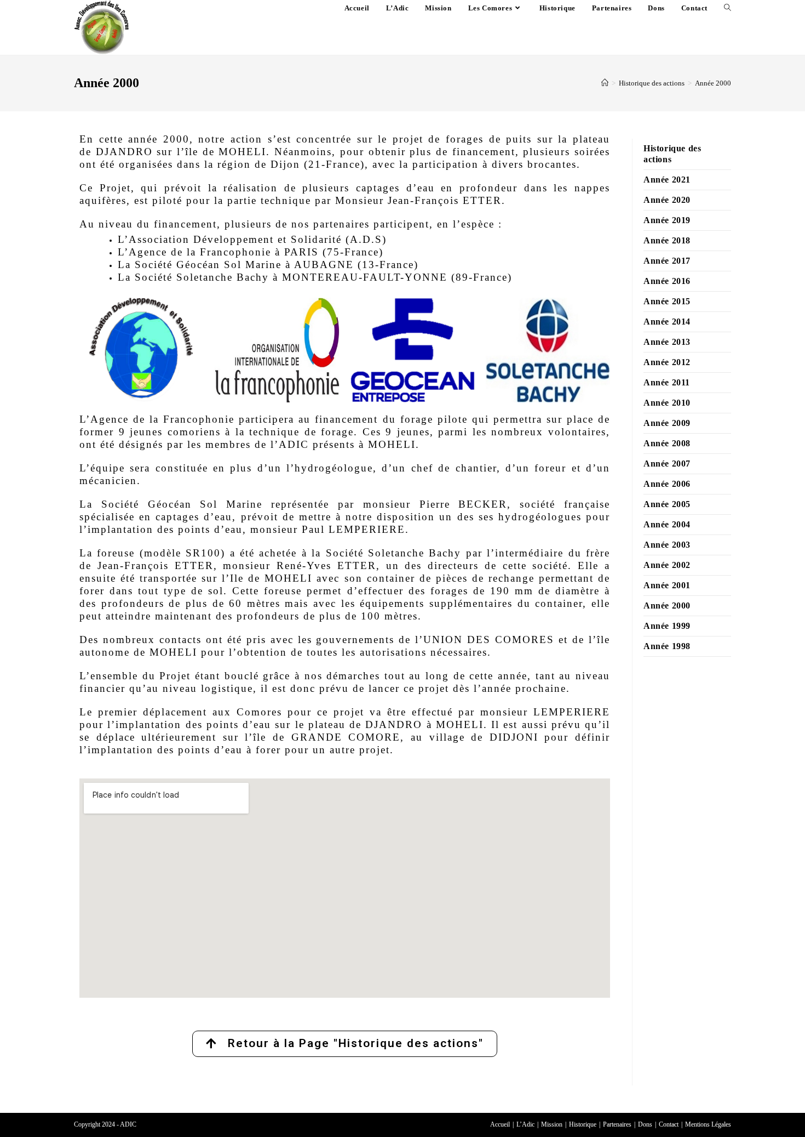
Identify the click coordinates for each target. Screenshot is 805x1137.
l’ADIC (290, 444)
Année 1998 (667, 646)
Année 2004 (667, 524)
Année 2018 (667, 240)
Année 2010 (667, 402)
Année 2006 (667, 483)
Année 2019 (667, 220)
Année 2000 (713, 83)
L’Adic (525, 1124)
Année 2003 (667, 544)
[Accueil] (604, 83)
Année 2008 (667, 443)
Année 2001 (667, 585)
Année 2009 (667, 423)
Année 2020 (667, 199)
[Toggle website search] (727, 8)
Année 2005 (667, 504)
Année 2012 (667, 362)
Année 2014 (667, 321)
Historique (582, 1124)
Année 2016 (667, 281)
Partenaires (617, 1124)
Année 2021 (667, 179)
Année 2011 (666, 382)
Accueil (500, 1124)
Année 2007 (667, 463)
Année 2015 (667, 301)
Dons (645, 1124)
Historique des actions (672, 154)
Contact (669, 1124)
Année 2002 (667, 565)
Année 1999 (667, 625)
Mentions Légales (708, 1124)
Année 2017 (667, 260)
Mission (551, 1124)
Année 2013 (667, 341)
